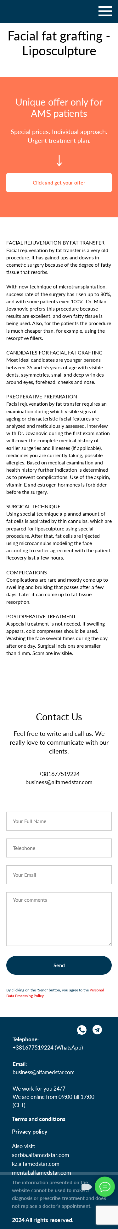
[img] (97, 1029)
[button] (59, 182)
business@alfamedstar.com (44, 1072)
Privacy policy (30, 1131)
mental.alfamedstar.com (41, 1172)
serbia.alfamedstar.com (40, 1154)
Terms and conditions (38, 1118)
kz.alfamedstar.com (35, 1163)
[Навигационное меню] (105, 11)
